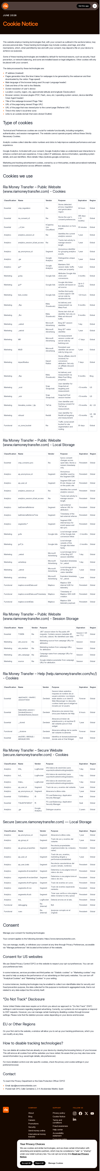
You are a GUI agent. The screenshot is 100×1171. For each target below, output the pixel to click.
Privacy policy (59, 1113)
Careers (31, 1120)
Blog (30, 1116)
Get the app (84, 6)
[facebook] (80, 1113)
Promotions (33, 1123)
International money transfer (37, 1135)
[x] (86, 1113)
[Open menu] (95, 6)
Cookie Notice (59, 1116)
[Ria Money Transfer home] (5, 6)
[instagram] (74, 1113)
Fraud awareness (60, 1126)
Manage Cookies (55, 1163)
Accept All (26, 1163)
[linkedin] (74, 1119)
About (31, 1113)
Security (32, 1127)
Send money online (36, 1130)
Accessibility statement (58, 1134)
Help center (58, 1129)
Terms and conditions (57, 1121)
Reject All (39, 1163)
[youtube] (92, 1113)
